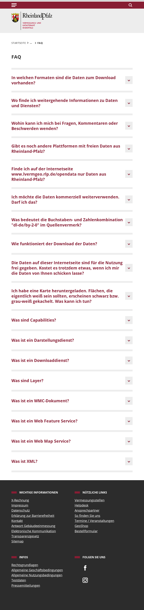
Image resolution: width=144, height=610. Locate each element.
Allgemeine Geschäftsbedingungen (37, 570)
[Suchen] (130, 5)
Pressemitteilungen (25, 585)
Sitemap (17, 541)
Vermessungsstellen (89, 500)
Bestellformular (86, 531)
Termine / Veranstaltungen (94, 521)
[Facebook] (85, 567)
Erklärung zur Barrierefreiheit (32, 516)
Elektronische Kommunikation (33, 531)
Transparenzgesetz (25, 536)
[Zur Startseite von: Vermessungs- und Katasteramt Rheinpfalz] (31, 20)
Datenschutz (20, 510)
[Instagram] (85, 580)
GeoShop (81, 526)
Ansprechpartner (87, 510)
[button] (14, 5)
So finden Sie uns (87, 516)
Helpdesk (81, 505)
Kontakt (17, 521)
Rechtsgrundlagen (24, 565)
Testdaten (18, 580)
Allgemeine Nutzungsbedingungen (36, 575)
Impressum (19, 505)
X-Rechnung (20, 500)
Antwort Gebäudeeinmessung (33, 526)
